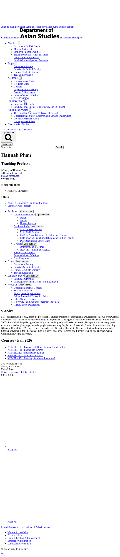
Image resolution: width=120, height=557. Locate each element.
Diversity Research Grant (26, 118)
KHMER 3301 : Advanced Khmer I (25, 355)
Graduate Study (21, 83)
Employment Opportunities (27, 51)
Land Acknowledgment (19, 543)
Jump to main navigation (13, 26)
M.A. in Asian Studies (31, 229)
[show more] (19, 43)
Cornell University (10, 37)
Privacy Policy (15, 535)
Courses (18, 86)
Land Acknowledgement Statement (31, 60)
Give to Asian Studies (18, 124)
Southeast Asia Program (19, 205)
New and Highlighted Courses (35, 249)
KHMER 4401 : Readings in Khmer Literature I (31, 358)
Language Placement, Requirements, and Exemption (39, 107)
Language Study (16, 101)
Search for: (7, 147)
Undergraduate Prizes (24, 121)
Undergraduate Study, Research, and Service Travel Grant (42, 115)
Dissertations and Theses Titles (35, 240)
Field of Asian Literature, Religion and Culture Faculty (47, 238)
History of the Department (27, 304)
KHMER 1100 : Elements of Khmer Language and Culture (37, 347)
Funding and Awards (18, 109)
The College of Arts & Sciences (16, 129)
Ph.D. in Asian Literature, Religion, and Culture (43, 235)
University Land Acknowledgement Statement (36, 302)
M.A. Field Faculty (29, 232)
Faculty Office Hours (24, 92)
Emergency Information (19, 540)
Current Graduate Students (27, 72)
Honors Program (28, 223)
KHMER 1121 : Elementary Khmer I (26, 349)
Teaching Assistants (23, 75)
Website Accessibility (18, 532)
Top (3, 554)
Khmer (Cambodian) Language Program (28, 203)
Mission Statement (23, 49)
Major (23, 217)
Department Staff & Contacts (28, 46)
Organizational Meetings (26, 89)
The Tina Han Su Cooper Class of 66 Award (36, 113)
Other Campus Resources (26, 57)
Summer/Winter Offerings (26, 95)
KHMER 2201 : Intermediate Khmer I (26, 352)
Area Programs (21, 98)
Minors (23, 220)
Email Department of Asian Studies (18, 372)
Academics (13, 78)
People (11, 63)
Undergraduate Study (24, 81)
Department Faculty (23, 66)
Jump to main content (63, 26)
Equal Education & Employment (24, 538)
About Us (13, 43)
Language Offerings (24, 104)
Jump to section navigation (39, 26)
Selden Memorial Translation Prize (31, 54)
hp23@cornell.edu (10, 175)
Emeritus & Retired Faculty (27, 69)
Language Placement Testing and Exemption (36, 281)
